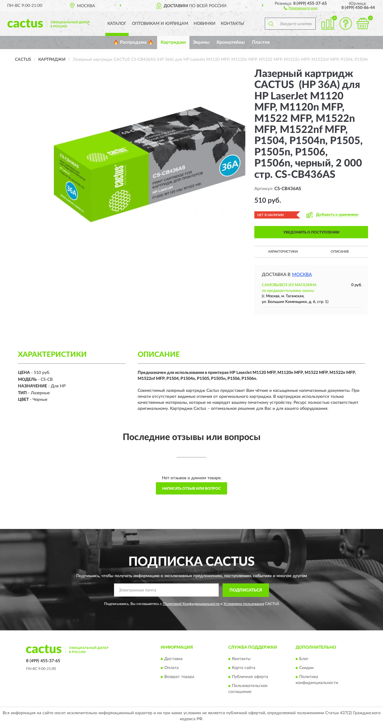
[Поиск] (271, 24)
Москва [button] (302, 274)
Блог (303, 659)
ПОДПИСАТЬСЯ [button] (246, 590)
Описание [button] (340, 251)
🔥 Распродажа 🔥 (133, 42)
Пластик (261, 42)
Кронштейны (231, 42)
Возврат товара (179, 677)
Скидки (306, 668)
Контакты (232, 24)
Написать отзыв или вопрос (191, 488)
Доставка (173, 659)
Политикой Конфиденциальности (191, 604)
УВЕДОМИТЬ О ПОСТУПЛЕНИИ (311, 232)
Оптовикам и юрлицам (160, 24)
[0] (362, 23)
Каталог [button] (117, 24)
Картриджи (173, 42)
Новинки (204, 24)
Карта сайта (243, 668)
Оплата (171, 668)
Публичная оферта (250, 677)
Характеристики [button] (283, 251)
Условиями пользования (244, 604)
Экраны (201, 42)
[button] (300, 8)
